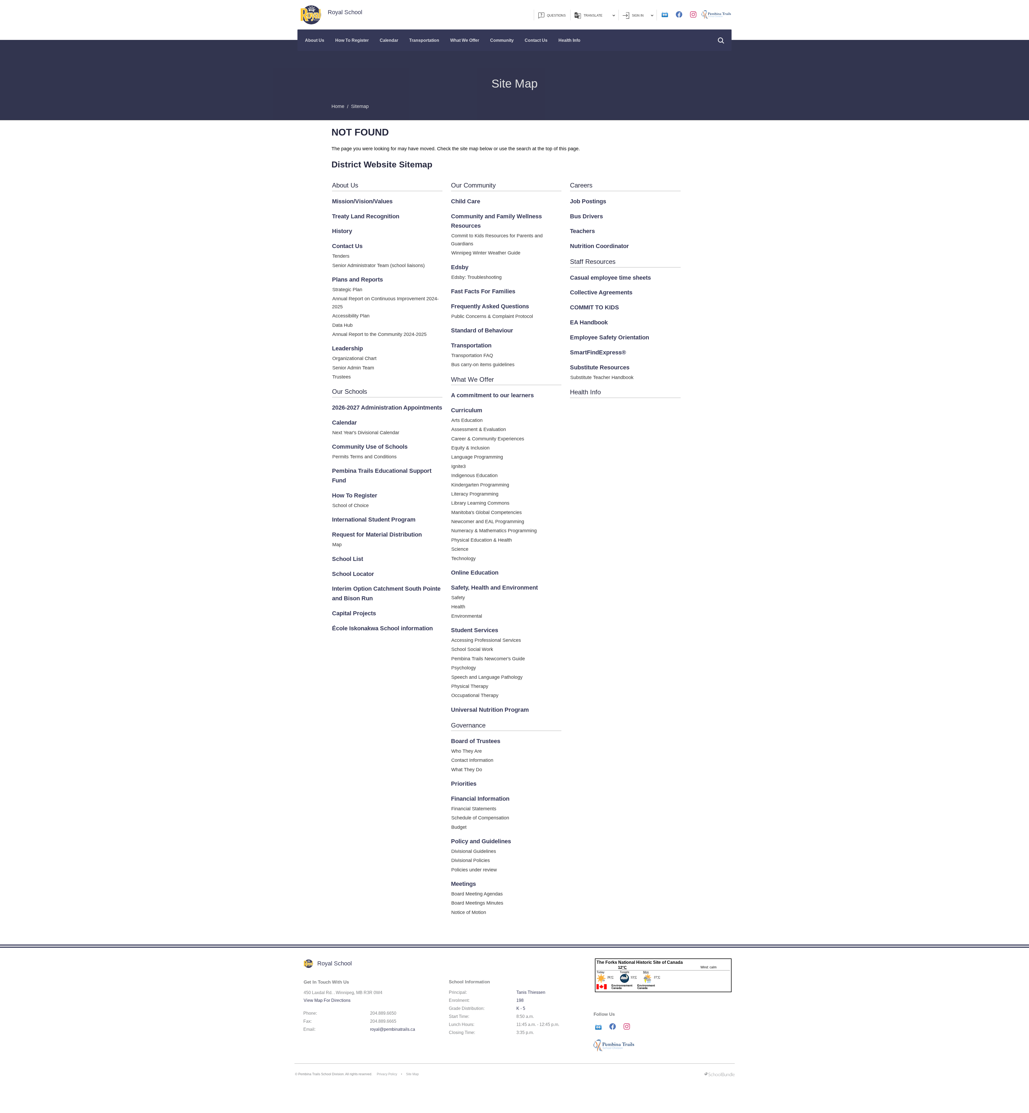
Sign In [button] (638, 15)
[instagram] (693, 14)
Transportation (424, 40)
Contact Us (536, 40)
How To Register (352, 40)
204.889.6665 (383, 1021)
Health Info (569, 40)
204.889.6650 (383, 1013)
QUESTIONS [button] (556, 15)
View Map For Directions (327, 1000)
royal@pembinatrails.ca (392, 1029)
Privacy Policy (387, 1074)
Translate (593, 15)
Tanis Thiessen (530, 992)
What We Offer (464, 40)
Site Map (412, 1074)
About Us (314, 40)
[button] (721, 40)
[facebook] (679, 14)
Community (502, 40)
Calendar (389, 40)
